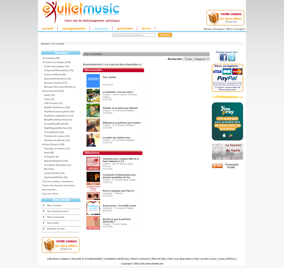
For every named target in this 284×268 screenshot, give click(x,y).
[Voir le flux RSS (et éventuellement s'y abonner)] (227, 168)
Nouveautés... (49, 189)
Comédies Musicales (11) (57, 165)
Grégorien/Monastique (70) (58, 70)
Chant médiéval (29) (55, 74)
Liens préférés (227, 258)
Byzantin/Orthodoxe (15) (57, 78)
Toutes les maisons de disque (58, 185)
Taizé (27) (49, 99)
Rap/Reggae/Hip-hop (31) (58, 128)
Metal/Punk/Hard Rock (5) (58, 119)
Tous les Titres (50, 193)
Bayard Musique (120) (56, 161)
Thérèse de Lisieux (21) (56, 136)
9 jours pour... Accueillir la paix (119, 205)
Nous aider (53, 223)
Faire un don (201, 258)
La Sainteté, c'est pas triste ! (118, 92)
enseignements (73, 28)
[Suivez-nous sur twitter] (232, 60)
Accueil (45, 43)
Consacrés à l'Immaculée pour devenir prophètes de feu (119, 176)
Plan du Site (159, 258)
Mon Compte (236, 29)
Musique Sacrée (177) (55, 83)
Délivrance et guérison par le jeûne (122, 123)
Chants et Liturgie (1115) (57, 62)
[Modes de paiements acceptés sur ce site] (227, 90)
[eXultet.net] (79, 22)
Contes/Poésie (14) (54, 173)
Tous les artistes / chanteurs (57, 181)
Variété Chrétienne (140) (57, 107)
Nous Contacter (55, 217)
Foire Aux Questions (180, 258)
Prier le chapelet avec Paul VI (118, 191)
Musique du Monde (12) (57, 140)
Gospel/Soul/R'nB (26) (56, 124)
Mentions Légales (59, 258)
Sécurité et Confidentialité (86, 258)
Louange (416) (52, 58)
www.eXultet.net (154, 263)
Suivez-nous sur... (227, 52)
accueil (47, 28)
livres (146, 28)
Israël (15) (49, 95)
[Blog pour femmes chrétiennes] (227, 159)
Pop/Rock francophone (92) (59, 111)
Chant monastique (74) (56, 66)
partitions (125, 28)
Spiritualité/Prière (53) (56, 177)
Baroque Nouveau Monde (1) (59, 87)
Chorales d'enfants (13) (57, 148)
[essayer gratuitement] (225, 25)
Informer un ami (56, 228)
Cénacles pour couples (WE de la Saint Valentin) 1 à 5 (121, 160)
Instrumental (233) (54, 91)
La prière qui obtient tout (116, 137)
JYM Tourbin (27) (53, 103)
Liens (213, 258)
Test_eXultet (109, 77)
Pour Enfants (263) (54, 144)
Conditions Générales (116, 258)
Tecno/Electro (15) (54, 132)
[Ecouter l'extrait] (227, 98)
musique (101, 28)
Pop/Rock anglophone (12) (58, 115)
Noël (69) (49, 152)
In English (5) (51, 156)
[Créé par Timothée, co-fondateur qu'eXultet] (227, 139)
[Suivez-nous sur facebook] (223, 60)
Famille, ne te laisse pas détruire (120, 108)
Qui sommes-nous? (58, 211)
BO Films (49, 169)
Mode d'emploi (214, 29)
